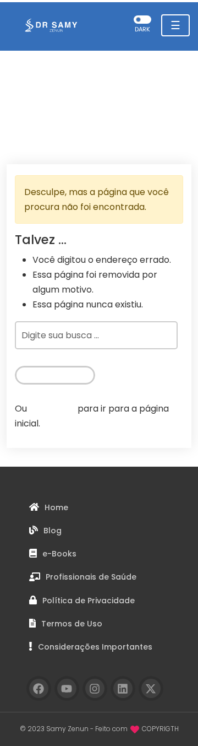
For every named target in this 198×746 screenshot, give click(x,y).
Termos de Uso (71, 623)
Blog (52, 530)
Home (56, 507)
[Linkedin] (123, 688)
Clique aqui (52, 408)
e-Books (59, 553)
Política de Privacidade (88, 600)
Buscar (50, 374)
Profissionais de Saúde (91, 576)
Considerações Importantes (95, 646)
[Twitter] (151, 688)
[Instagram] (95, 688)
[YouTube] (66, 688)
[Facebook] (38, 688)
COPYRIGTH (160, 728)
